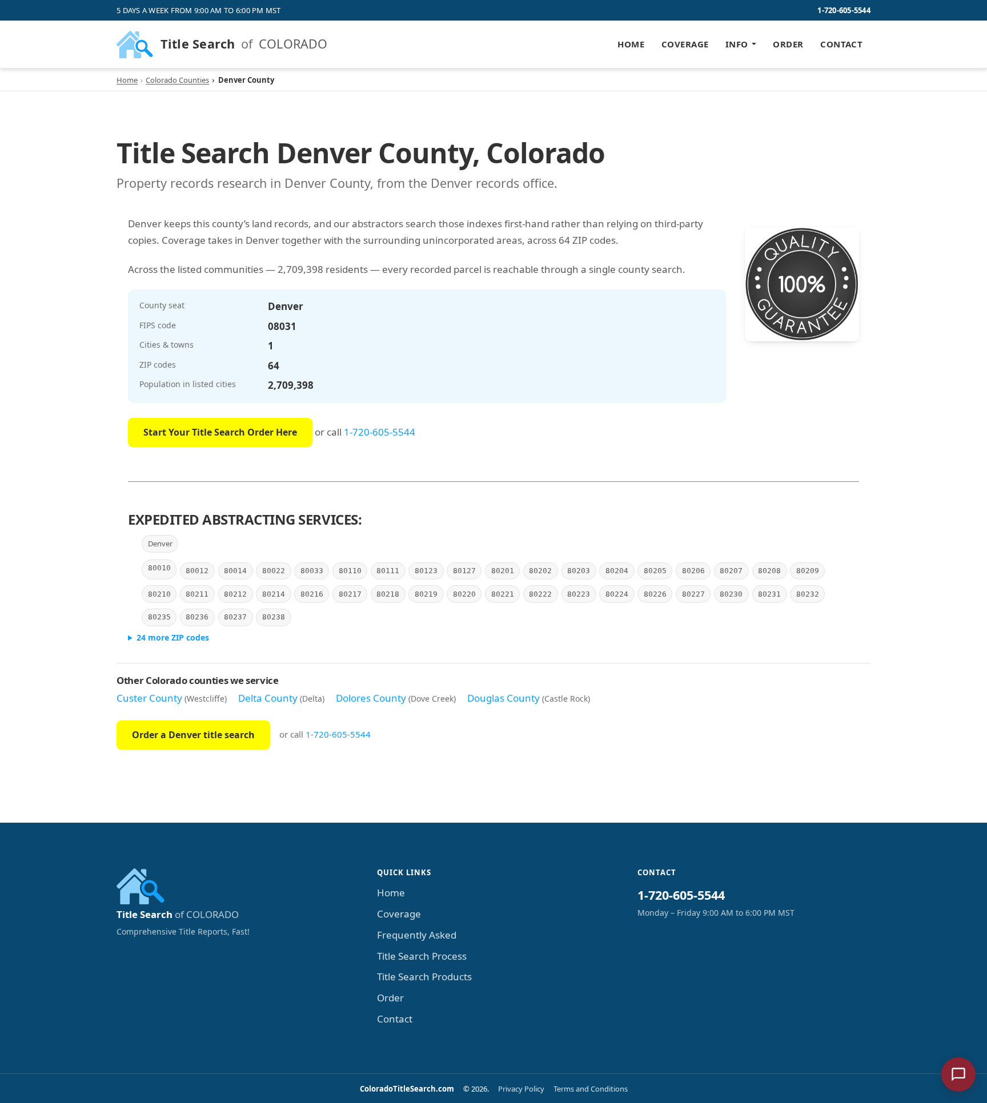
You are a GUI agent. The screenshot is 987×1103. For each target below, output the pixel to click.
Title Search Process (422, 956)
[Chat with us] (958, 1074)
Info (736, 44)
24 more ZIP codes (173, 637)
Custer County (149, 698)
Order (788, 44)
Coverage (685, 44)
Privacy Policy (521, 1089)
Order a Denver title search (193, 734)
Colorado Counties (177, 80)
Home (630, 44)
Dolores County (371, 698)
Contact (841, 44)
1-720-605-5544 (843, 10)
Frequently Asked (416, 934)
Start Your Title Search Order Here (220, 432)
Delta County (268, 698)
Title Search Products (424, 976)
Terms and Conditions (590, 1089)
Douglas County (503, 698)
